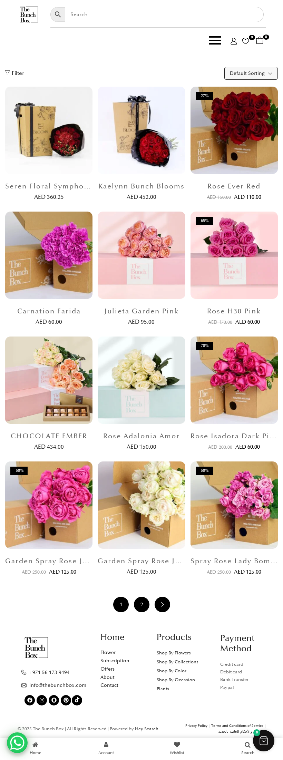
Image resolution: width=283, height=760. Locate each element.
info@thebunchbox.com (57, 685)
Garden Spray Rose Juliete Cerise (48, 561)
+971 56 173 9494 (49, 672)
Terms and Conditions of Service (237, 726)
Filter (18, 73)
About (107, 677)
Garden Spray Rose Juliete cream (141, 561)
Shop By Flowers (174, 653)
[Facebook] (30, 700)
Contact (109, 685)
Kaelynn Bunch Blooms (141, 186)
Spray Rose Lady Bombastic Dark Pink (234, 561)
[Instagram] (42, 700)
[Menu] (136, 42)
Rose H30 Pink (234, 311)
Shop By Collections (177, 662)
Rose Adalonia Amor (141, 436)
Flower (108, 652)
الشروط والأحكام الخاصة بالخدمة (241, 732)
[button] (263, 740)
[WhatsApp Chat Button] (17, 742)
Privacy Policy (197, 726)
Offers (107, 669)
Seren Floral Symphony (48, 186)
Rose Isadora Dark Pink (234, 436)
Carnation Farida (49, 311)
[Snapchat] (54, 700)
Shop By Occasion (176, 680)
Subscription (114, 661)
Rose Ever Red (234, 186)
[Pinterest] (66, 700)
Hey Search (146, 729)
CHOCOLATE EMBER (49, 436)
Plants (163, 689)
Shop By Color (171, 671)
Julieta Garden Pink (141, 311)
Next (162, 604)
